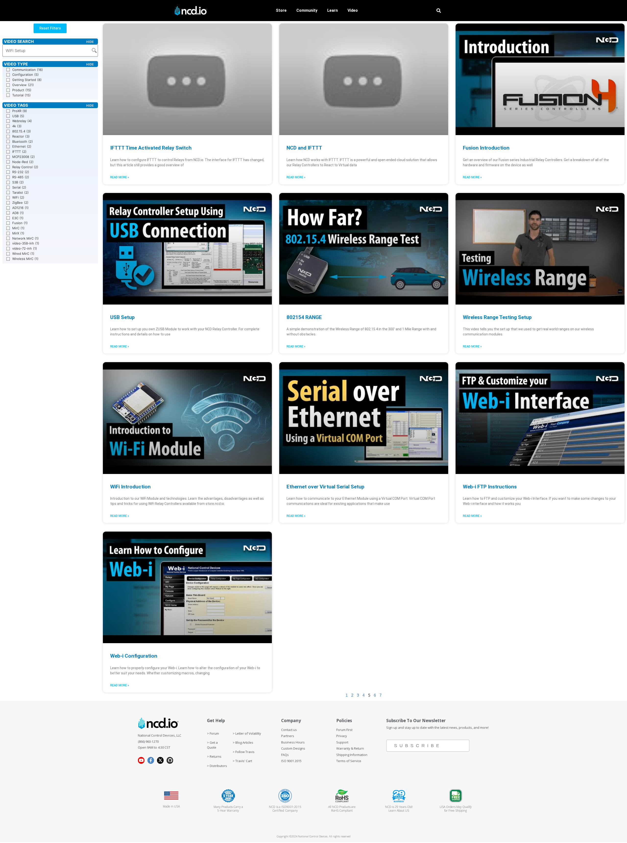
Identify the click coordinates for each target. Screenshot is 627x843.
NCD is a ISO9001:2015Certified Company (285, 809)
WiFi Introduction (130, 487)
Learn (332, 10)
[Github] (170, 760)
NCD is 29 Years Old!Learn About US (399, 809)
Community (306, 10)
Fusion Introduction (486, 148)
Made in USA (171, 806)
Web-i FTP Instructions (490, 487)
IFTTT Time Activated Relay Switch (151, 148)
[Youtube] (141, 760)
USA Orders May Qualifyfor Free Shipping (456, 809)
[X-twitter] (160, 760)
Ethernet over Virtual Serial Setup (325, 487)
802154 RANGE (304, 317)
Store (281, 10)
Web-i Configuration (133, 656)
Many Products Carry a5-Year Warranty (228, 809)
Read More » (119, 177)
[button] (50, 28)
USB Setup (122, 317)
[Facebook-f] (150, 760)
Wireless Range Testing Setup (497, 317)
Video (353, 10)
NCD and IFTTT (304, 148)
